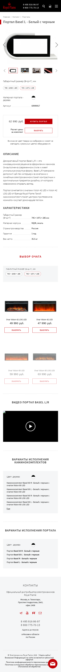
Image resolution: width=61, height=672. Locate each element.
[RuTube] (33, 613)
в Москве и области (30, 634)
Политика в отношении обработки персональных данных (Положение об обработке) (29, 665)
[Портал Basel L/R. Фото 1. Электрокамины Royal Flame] (24, 70)
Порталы (26, 17)
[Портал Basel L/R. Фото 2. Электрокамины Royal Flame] (36, 70)
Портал (23, 551)
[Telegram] (21, 613)
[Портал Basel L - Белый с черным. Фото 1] (13, 70)
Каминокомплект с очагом (28, 484)
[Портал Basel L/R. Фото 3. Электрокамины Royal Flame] (48, 70)
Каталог (16, 17)
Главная (6, 17)
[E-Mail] (40, 613)
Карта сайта (44, 655)
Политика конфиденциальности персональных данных (29, 662)
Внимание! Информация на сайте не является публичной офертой (29, 658)
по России (30, 637)
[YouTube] (27, 613)
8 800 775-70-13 (31, 8)
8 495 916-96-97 (31, 4)
